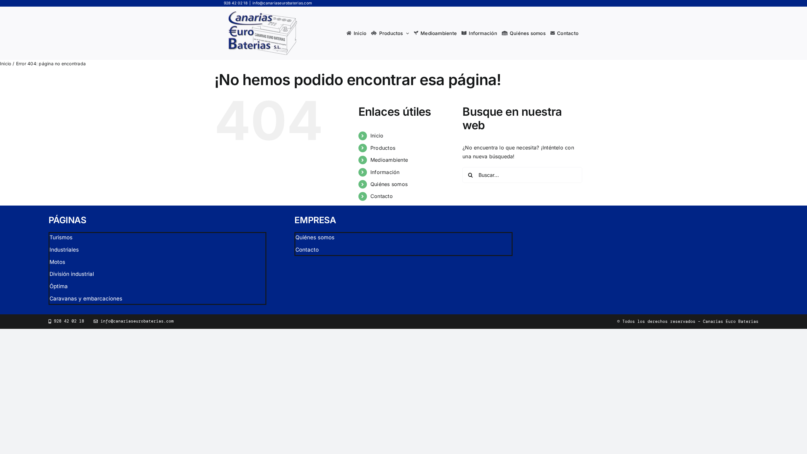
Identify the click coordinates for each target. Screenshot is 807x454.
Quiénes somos (389, 184)
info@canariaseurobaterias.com (282, 3)
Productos (382, 148)
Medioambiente (389, 160)
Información (385, 172)
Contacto (381, 196)
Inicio (376, 135)
